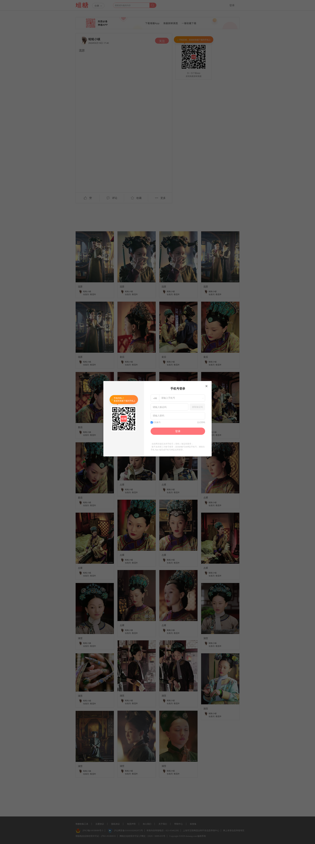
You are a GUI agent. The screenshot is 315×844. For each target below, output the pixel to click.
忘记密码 (201, 422)
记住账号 (157, 422)
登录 (177, 431)
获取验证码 (197, 406)
